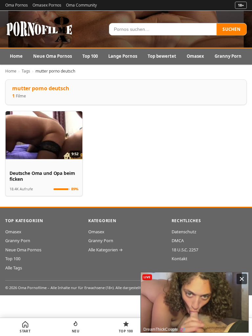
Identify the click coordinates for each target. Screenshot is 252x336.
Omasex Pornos (46, 5)
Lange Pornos (122, 56)
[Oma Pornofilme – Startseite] (39, 29)
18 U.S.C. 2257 (185, 250)
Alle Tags (13, 268)
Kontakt (179, 259)
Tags (26, 71)
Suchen (231, 29)
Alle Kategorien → (105, 250)
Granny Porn (228, 56)
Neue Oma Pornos (52, 56)
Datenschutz (184, 232)
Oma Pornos (16, 5)
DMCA (178, 240)
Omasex (195, 56)
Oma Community (81, 5)
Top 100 (90, 56)
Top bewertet (162, 56)
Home (16, 56)
